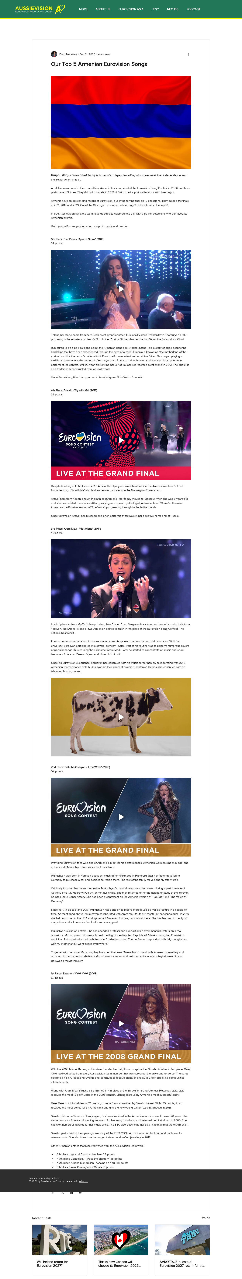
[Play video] (121, 289)
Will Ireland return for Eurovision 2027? (52, 1263)
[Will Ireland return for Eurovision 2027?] (59, 1240)
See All (206, 1217)
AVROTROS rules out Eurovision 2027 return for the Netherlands (182, 1263)
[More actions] (188, 54)
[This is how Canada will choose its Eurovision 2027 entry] (121, 1240)
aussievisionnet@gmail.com (44, 1178)
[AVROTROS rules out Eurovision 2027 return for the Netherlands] (182, 1240)
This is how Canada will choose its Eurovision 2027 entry (118, 1263)
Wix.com (83, 1181)
